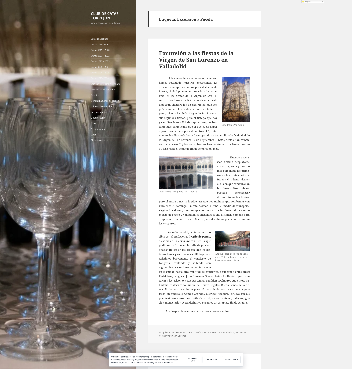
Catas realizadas (99, 38)
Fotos (93, 134)
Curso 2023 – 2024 (100, 66)
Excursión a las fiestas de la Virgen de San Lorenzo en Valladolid (196, 59)
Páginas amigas (99, 112)
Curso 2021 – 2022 (100, 55)
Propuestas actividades (103, 89)
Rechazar (212, 359)
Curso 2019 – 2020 (100, 50)
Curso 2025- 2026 (100, 78)
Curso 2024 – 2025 (100, 72)
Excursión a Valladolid (223, 332)
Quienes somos (98, 117)
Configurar (231, 359)
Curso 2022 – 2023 (100, 61)
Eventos (95, 95)
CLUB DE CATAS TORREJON (105, 15)
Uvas (93, 123)
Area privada (98, 129)
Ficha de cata (98, 140)
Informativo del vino (101, 106)
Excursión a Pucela (201, 332)
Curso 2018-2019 (99, 44)
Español (307, 2)
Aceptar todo (192, 359)
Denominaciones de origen (105, 100)
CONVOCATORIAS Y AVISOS (105, 83)
